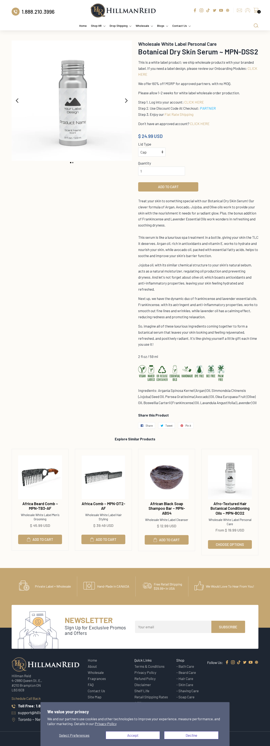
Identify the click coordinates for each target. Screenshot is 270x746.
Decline (191, 735)
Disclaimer (142, 685)
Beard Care (187, 672)
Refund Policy (145, 678)
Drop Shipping (119, 25)
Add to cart (42, 539)
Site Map (94, 697)
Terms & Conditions (149, 666)
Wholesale (142, 25)
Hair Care (185, 678)
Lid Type (144, 144)
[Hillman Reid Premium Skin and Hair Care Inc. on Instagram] (233, 662)
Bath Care (186, 666)
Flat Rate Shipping (179, 114)
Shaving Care (188, 691)
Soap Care (186, 697)
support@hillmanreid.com (40, 712)
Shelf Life (141, 691)
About (92, 666)
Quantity (144, 163)
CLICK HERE (194, 102)
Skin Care (185, 685)
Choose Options (230, 544)
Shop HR (96, 25)
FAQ (91, 685)
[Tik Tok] (239, 662)
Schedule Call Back (26, 698)
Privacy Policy (106, 724)
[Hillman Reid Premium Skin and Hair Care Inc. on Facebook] (227, 662)
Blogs (160, 25)
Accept (133, 735)
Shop (180, 660)
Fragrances (97, 678)
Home (83, 25)
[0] (255, 11)
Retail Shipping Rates (151, 697)
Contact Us (179, 25)
